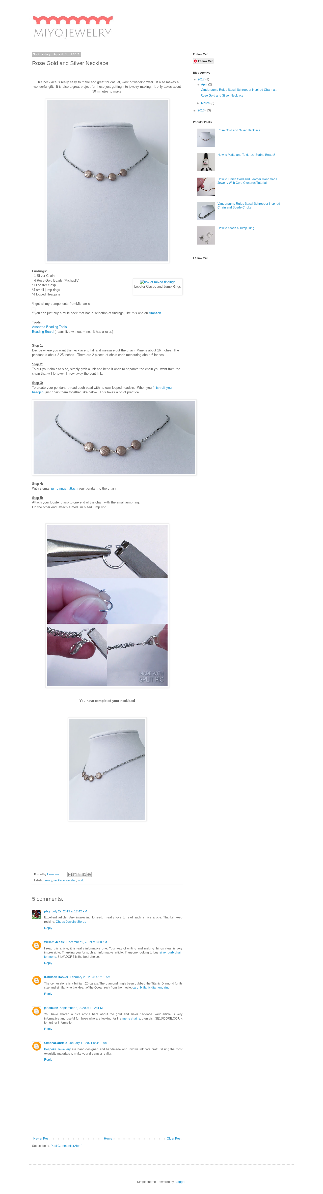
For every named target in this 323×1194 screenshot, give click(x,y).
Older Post (174, 1138)
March (205, 103)
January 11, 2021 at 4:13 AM (88, 1043)
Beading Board (42, 332)
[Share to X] (79, 874)
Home (108, 1138)
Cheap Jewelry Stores (71, 921)
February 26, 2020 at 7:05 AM (90, 977)
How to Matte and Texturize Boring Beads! (246, 155)
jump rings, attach (64, 488)
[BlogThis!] (74, 874)
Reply (48, 928)
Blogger (180, 1182)
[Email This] (69, 874)
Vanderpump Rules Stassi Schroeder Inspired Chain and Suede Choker (249, 205)
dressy (48, 880)
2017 (201, 79)
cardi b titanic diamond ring (151, 987)
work (81, 880)
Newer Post (41, 1138)
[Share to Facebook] (84, 874)
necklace (59, 880)
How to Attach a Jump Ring (236, 228)
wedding (71, 880)
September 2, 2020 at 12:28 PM (81, 1008)
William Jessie (54, 942)
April (204, 84)
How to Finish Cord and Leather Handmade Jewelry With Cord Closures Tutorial (247, 181)
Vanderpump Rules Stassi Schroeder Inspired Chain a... (239, 90)
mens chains (131, 1018)
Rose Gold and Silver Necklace (222, 95)
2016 (201, 110)
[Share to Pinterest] (89, 874)
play (47, 911)
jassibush (51, 1008)
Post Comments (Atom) (66, 1146)
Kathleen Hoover (56, 977)
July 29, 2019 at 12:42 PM (69, 911)
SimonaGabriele (55, 1043)
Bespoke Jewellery (57, 1049)
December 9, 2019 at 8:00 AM (86, 942)
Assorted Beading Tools (49, 327)
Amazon (155, 313)
